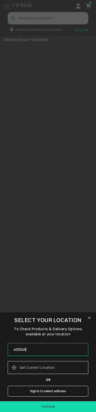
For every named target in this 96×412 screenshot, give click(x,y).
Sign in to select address (48, 391)
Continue (48, 406)
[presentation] (48, 349)
